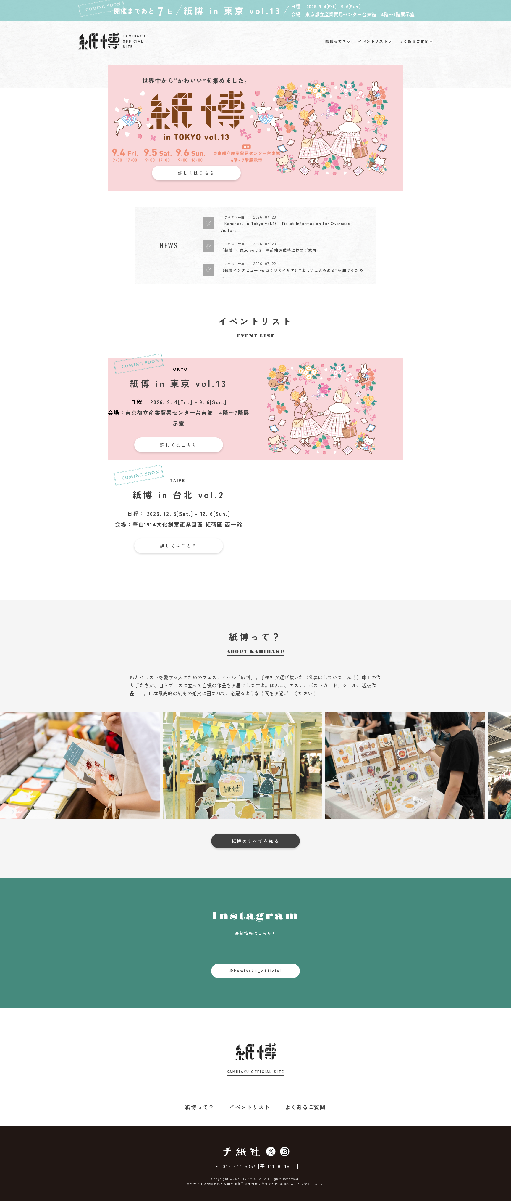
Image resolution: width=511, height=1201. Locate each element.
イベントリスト (249, 1107)
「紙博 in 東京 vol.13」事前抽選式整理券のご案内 (268, 250)
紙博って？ (199, 1107)
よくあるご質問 (305, 1107)
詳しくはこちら (196, 173)
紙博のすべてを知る (255, 841)
